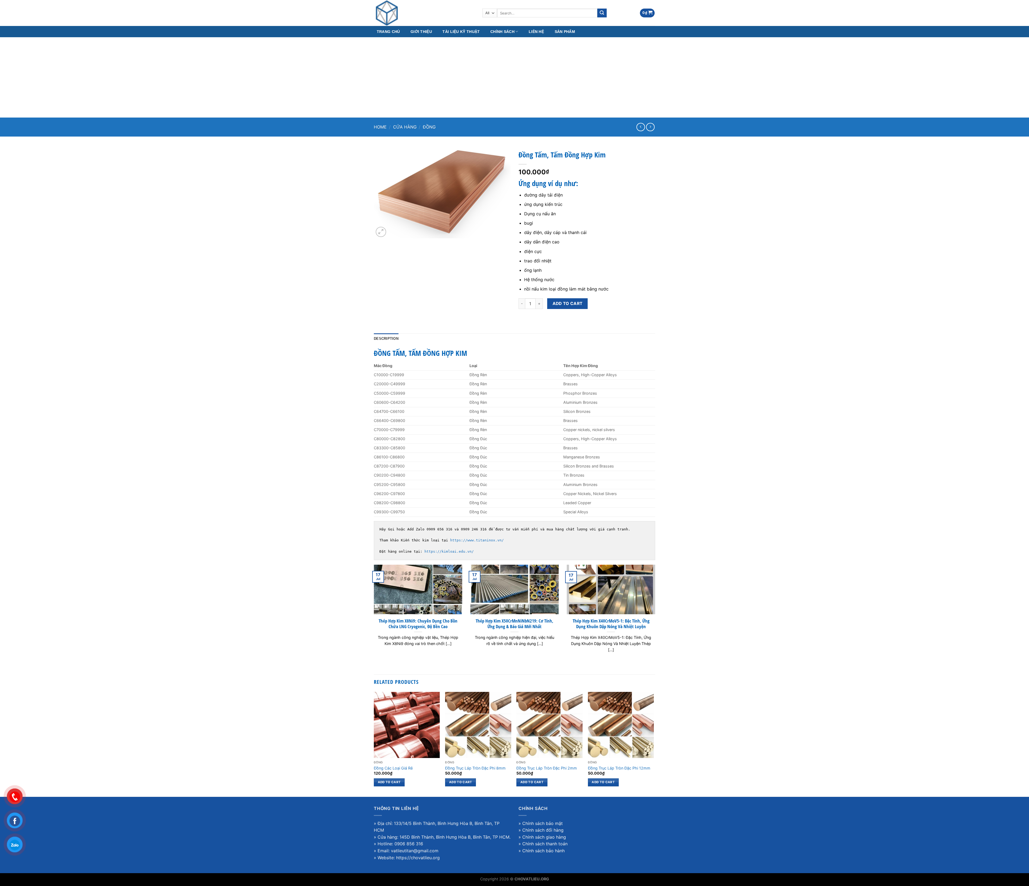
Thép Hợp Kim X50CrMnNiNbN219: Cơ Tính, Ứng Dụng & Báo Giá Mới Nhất (514, 623)
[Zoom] (381, 232)
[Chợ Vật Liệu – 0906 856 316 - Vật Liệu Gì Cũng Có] (424, 13)
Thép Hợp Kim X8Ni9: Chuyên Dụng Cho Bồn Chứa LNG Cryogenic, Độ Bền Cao (418, 623)
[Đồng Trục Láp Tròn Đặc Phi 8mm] (478, 725)
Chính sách (502, 31)
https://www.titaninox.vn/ (477, 540)
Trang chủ (388, 31)
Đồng (429, 127)
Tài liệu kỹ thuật (461, 31)
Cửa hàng (405, 127)
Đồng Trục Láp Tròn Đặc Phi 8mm (475, 768)
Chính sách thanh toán (545, 843)
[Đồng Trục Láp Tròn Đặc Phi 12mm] (621, 725)
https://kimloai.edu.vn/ (449, 551)
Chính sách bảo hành (543, 850)
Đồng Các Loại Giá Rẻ (393, 768)
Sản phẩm (565, 31)
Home (380, 127)
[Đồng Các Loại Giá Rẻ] (407, 725)
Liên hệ (536, 31)
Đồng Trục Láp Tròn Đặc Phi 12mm (619, 768)
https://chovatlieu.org (418, 857)
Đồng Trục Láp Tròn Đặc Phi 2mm (546, 768)
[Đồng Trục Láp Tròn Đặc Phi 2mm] (549, 725)
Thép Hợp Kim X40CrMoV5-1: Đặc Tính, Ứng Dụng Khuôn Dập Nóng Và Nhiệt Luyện (611, 623)
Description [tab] (386, 339)
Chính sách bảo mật (542, 823)
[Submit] (601, 13)
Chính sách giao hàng (544, 837)
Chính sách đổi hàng (543, 830)
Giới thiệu (421, 31)
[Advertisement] (514, 77)
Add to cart (568, 303)
